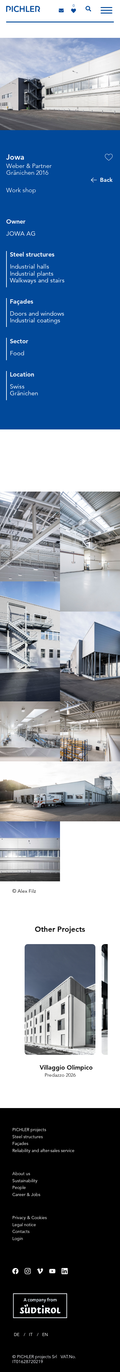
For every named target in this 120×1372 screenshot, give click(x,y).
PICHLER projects (29, 1129)
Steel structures (27, 1136)
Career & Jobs (26, 1194)
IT (31, 1334)
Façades (20, 1143)
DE (17, 1334)
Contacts (21, 1231)
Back (106, 179)
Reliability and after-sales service (43, 1150)
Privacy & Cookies (29, 1217)
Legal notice (24, 1224)
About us (21, 1173)
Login (17, 1238)
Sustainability (25, 1180)
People (19, 1187)
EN (45, 1334)
